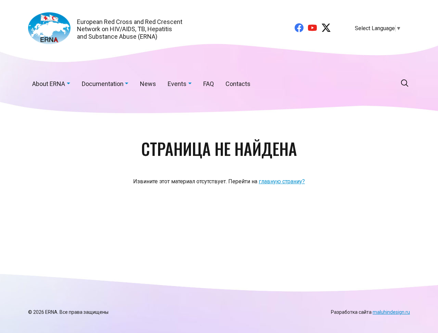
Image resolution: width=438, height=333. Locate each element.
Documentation (103, 83)
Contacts (238, 83)
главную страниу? (282, 181)
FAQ (208, 83)
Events (177, 83)
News (148, 83)
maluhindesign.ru (391, 312)
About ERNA (48, 83)
